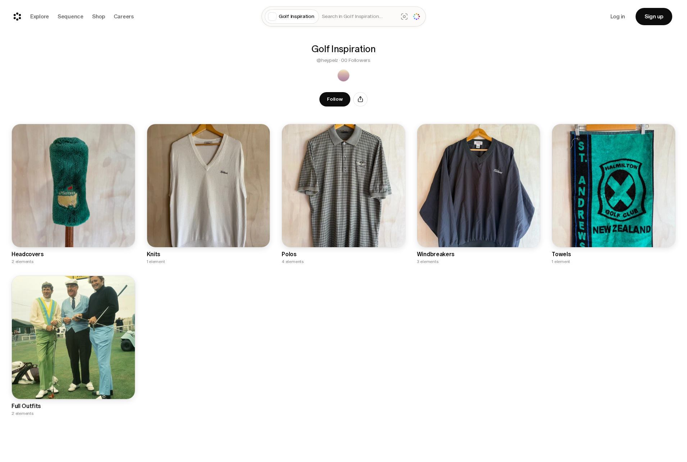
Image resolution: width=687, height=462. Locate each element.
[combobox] (358, 17)
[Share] (360, 99)
